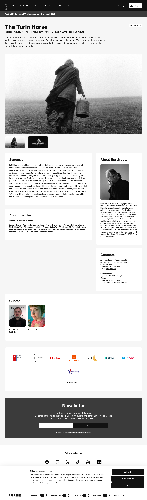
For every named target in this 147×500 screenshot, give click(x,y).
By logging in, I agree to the (73, 432)
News (14, 6)
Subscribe (90, 426)
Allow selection (128, 479)
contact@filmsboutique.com (116, 282)
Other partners (72, 382)
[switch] (65, 495)
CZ (119, 6)
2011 (17, 31)
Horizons (9, 31)
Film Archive (134, 25)
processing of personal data (82, 432)
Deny (128, 485)
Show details (119, 495)
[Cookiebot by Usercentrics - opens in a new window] (15, 495)
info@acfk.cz (111, 269)
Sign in (138, 6)
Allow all (127, 472)
